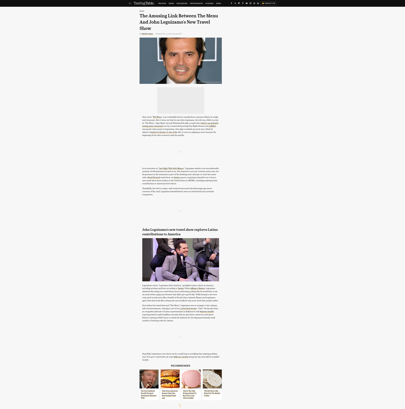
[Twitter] (235, 3)
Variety (177, 177)
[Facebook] (231, 3)
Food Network (154, 177)
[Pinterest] (243, 3)
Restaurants (196, 3)
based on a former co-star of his (163, 132)
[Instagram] (250, 3)
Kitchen (209, 3)
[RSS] (258, 3)
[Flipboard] (239, 3)
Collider (212, 126)
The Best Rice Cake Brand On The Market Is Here (212, 393)
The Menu (157, 117)
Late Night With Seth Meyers (171, 168)
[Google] (254, 3)
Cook (218, 3)
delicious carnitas (181, 356)
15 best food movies (188, 308)
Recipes (162, 3)
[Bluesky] (247, 3)
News (171, 3)
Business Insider (207, 311)
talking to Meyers (197, 288)
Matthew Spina (147, 33)
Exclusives (182, 3)
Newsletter (270, 3)
